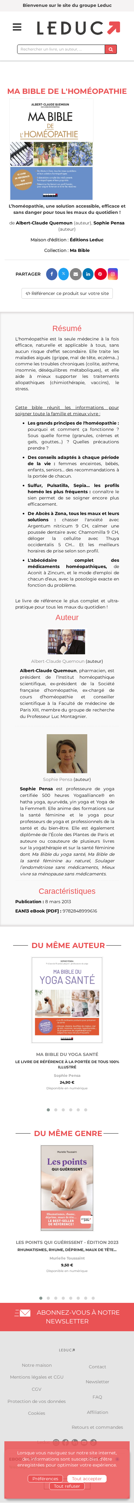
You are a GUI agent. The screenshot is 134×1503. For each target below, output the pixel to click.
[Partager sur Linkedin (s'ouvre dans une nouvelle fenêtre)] (88, 274)
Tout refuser (67, 1486)
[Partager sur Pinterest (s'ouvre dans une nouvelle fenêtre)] (100, 274)
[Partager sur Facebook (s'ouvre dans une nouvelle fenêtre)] (51, 274)
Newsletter (97, 1382)
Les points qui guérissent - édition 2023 (67, 1242)
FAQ (97, 1397)
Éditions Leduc (86, 240)
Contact (97, 1367)
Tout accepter (87, 1478)
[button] (51, 150)
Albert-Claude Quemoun (44, 223)
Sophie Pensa (109, 223)
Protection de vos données (36, 1401)
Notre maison (37, 1365)
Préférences (45, 1478)
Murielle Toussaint (67, 1258)
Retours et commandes (97, 1427)
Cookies (36, 1413)
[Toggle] (13, 27)
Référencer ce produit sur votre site (69, 293)
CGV (36, 1389)
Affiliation (97, 1412)
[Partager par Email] (76, 274)
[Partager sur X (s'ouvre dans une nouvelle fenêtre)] (63, 274)
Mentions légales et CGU (37, 1377)
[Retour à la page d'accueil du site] (77, 28)
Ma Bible (80, 250)
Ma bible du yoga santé (67, 1054)
